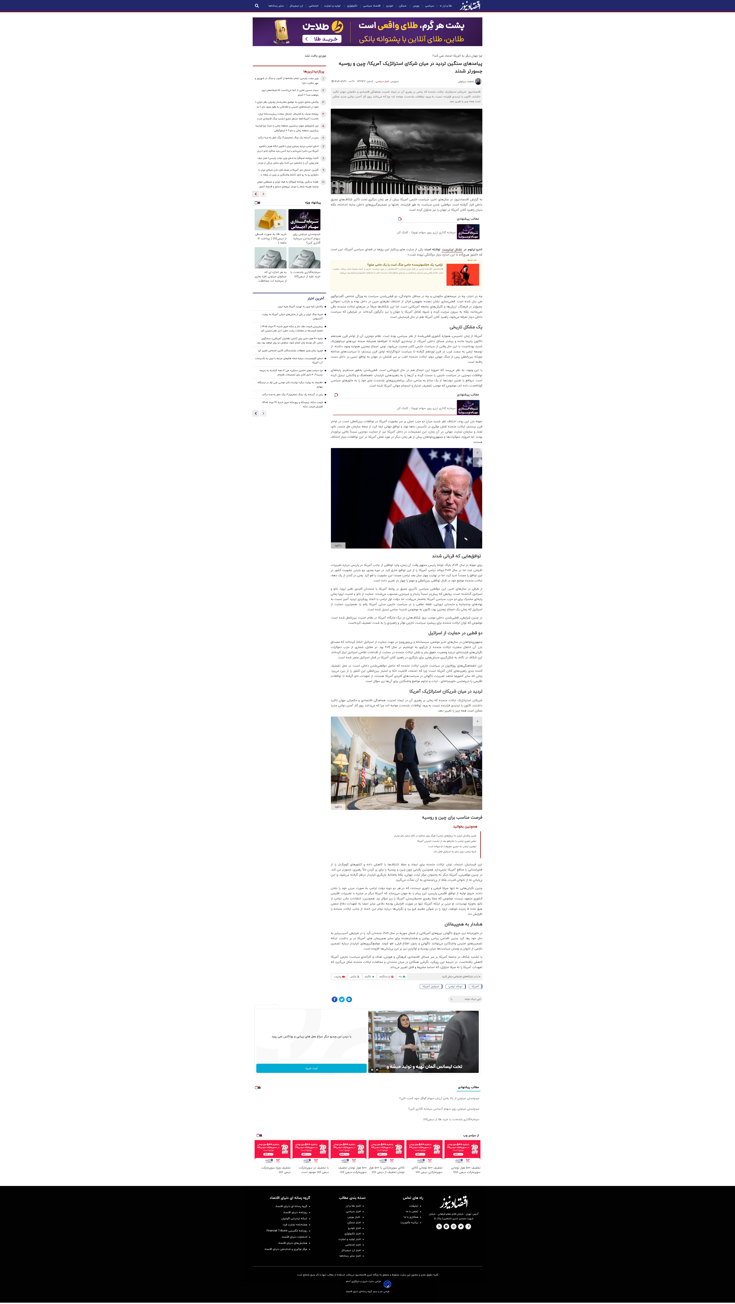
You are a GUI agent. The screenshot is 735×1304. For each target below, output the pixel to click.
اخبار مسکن (354, 1222)
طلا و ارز (447, 6)
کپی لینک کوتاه (473, 999)
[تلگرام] (349, 999)
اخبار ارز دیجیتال (351, 1250)
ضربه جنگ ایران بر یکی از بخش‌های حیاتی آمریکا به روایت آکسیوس (292, 317)
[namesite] (469, 6)
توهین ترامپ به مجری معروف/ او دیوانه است (452, 846)
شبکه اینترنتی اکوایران (294, 1218)
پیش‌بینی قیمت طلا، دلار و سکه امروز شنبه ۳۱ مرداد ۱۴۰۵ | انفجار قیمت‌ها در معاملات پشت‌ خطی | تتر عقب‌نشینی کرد (292, 329)
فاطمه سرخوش (466, 81)
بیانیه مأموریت (409, 1222)
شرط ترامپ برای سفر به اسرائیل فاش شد (454, 851)
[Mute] (377, 1070)
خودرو (389, 6)
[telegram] (446, 1226)
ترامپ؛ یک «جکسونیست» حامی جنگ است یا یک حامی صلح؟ (405, 265)
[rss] (439, 1226)
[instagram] (454, 1226)
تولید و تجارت (332, 6)
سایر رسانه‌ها (276, 6)
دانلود (338, 545)
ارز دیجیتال (296, 6)
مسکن (403, 6)
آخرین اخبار (315, 298)
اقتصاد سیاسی (372, 6)
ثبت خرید (311, 1068)
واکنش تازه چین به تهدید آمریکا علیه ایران (300, 307)
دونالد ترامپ (455, 986)
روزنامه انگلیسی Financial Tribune (287, 1231)
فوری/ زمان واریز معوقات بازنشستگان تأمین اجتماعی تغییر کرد (290, 351)
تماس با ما (412, 1211)
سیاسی (429, 6)
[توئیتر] (342, 999)
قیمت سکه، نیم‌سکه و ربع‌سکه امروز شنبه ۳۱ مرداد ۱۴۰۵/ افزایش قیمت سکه (292, 405)
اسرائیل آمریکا (431, 986)
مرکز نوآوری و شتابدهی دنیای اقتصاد (285, 1249)
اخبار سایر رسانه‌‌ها (350, 1256)
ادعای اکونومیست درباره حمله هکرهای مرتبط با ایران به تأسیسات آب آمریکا (289, 361)
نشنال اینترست (452, 250)
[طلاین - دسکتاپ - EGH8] (367, 31)
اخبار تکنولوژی (353, 1234)
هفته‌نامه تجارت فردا (295, 1225)
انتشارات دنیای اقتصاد (294, 1237)
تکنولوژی (352, 6)
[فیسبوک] (334, 999)
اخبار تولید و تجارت (349, 1239)
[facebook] (468, 1226)
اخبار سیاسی (382, 81)
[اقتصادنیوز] (453, 1202)
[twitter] (461, 1226)
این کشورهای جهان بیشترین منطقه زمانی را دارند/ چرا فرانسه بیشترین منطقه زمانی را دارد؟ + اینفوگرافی (286, 128)
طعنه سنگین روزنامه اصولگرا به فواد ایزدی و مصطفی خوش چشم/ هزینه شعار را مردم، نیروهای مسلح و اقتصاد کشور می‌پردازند (287, 184)
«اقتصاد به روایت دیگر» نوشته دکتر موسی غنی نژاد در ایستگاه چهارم (290, 385)
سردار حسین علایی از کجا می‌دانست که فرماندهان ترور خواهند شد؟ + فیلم (290, 93)
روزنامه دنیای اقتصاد (295, 1212)
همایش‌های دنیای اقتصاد (292, 1243)
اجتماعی (313, 6)
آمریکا (475, 986)
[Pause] (372, 1070)
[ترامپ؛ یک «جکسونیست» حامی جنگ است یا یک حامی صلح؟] (462, 275)
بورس (416, 6)
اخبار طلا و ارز (353, 1206)
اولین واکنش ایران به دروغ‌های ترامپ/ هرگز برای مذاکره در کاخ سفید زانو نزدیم (435, 836)
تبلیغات (413, 1206)
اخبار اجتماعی (353, 1245)
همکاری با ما (411, 1217)
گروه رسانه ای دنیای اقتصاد (291, 1206)
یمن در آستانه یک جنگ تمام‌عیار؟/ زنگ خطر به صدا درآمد (288, 137)
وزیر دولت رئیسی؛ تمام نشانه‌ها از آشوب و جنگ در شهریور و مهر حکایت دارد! (286, 81)
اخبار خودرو (354, 1228)
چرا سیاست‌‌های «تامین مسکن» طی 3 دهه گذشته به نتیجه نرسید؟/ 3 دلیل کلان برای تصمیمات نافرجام (291, 373)
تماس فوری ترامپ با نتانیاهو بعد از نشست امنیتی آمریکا (446, 841)
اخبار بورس (354, 1217)
